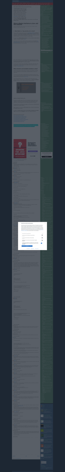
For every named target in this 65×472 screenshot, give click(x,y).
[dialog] (32, 236)
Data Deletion (28, 248)
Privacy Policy (36, 248)
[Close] (45, 223)
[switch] (42, 235)
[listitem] (32, 233)
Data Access (32, 248)
